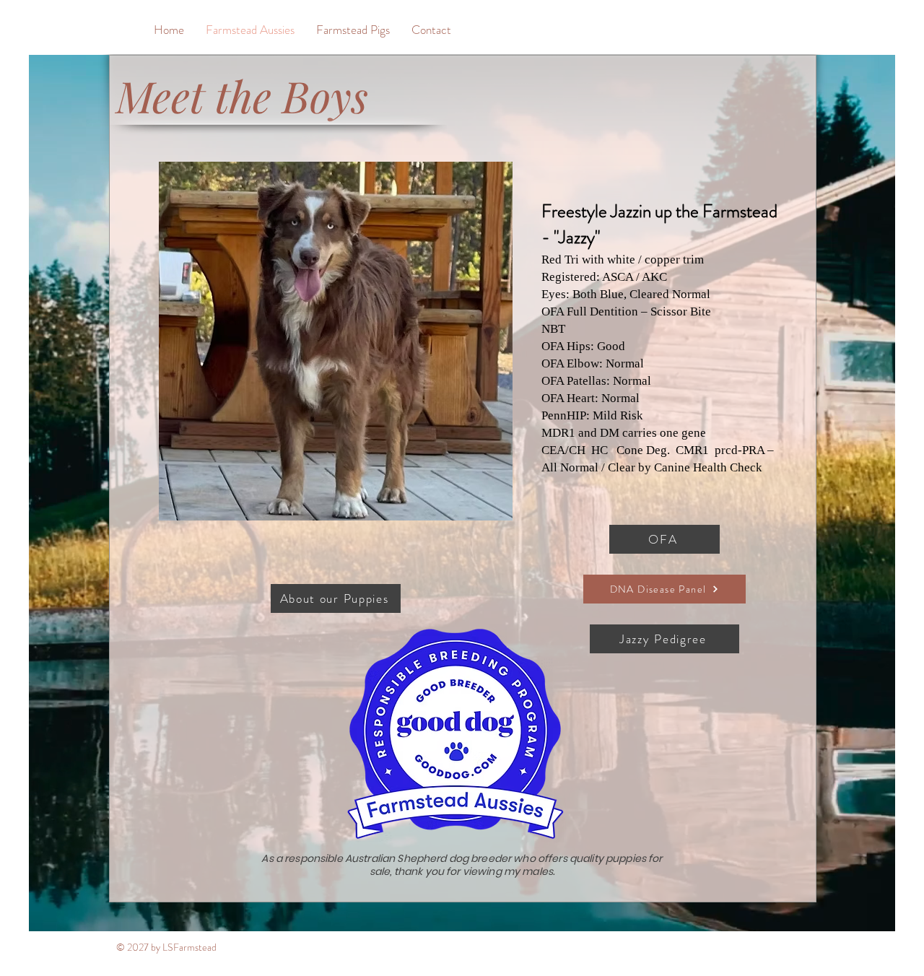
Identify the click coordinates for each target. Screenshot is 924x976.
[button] (336, 341)
